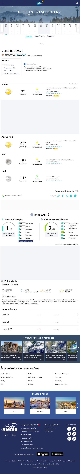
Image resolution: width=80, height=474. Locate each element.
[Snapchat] (69, 434)
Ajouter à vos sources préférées (13, 195)
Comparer (50, 36)
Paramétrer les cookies (29, 464)
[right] (78, 28)
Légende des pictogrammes (32, 448)
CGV (23, 461)
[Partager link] (58, 196)
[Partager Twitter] (67, 196)
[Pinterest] (69, 439)
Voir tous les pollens (25, 241)
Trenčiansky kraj (13, 7)
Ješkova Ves (29, 7)
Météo (2, 7)
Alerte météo (26, 435)
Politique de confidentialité (66, 461)
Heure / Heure (39, 36)
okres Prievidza (22, 7)
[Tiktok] (74, 439)
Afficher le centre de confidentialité (48, 464)
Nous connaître (26, 438)
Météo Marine (50, 428)
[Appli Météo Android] (57, 454)
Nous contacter (26, 444)
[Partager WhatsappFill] (75, 196)
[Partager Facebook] (62, 196)
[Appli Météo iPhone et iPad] (43, 454)
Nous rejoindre (26, 441)
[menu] (3, 3)
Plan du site (30, 461)
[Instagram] (74, 434)
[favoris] (60, 12)
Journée (29, 36)
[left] (2, 28)
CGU (19, 461)
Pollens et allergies (14, 219)
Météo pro (49, 431)
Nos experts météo (28, 428)
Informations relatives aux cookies (46, 461)
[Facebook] (69, 429)
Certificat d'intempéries (30, 431)
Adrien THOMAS (21, 54)
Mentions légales (11, 461)
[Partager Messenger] (71, 196)
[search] (77, 3)
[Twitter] (74, 429)
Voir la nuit (73, 84)
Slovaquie (7, 7)
